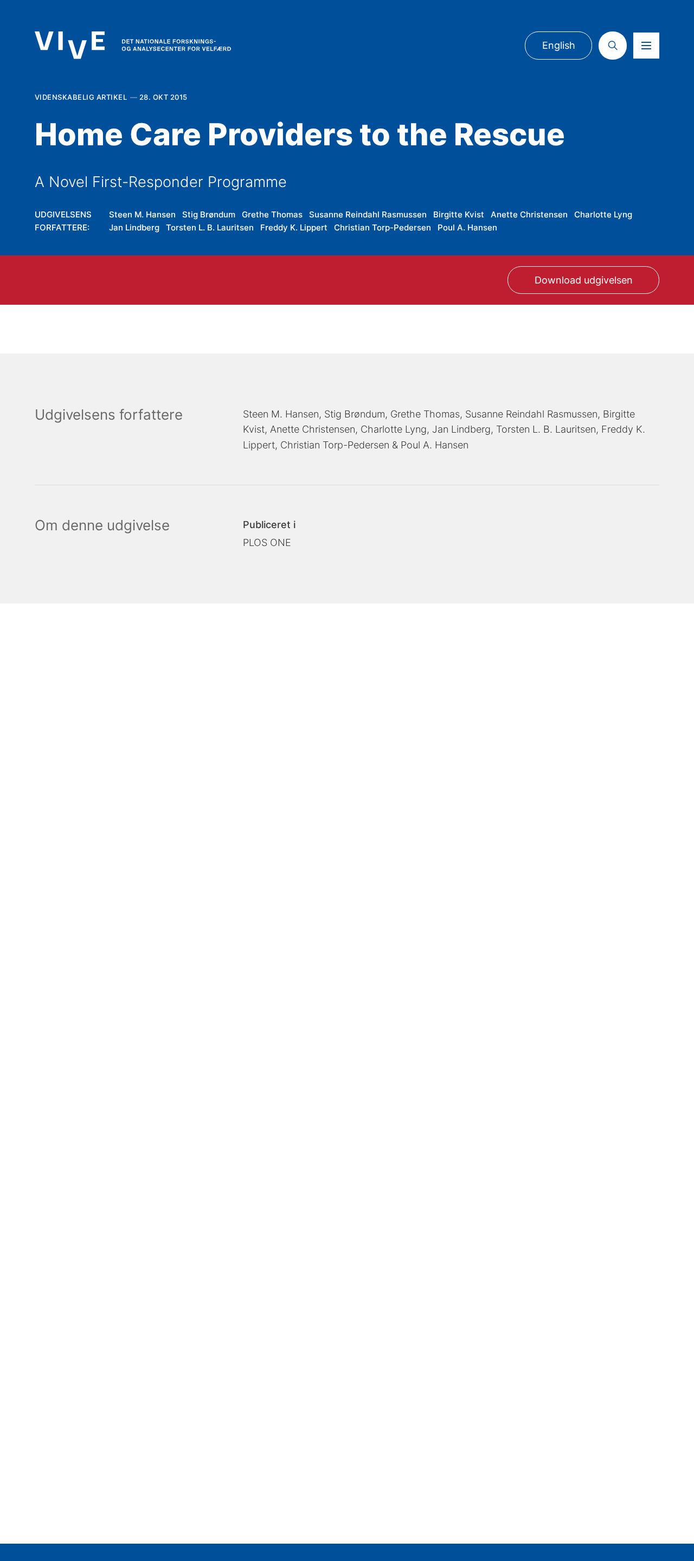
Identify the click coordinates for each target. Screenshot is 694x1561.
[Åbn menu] (646, 46)
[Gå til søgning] (613, 45)
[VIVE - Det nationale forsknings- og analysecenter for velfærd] (133, 45)
